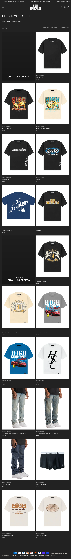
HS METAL (38, 179)
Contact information (44, 555)
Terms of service (24, 555)
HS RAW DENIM (6, 484)
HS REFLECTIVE (40, 77)
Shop (8, 21)
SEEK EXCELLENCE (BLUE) (8, 382)
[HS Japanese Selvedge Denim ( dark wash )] (52, 409)
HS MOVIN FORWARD (7, 535)
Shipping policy (33, 555)
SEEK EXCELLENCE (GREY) (42, 332)
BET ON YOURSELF (6, 128)
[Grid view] (3, 28)
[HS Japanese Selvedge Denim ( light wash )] (18, 409)
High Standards (40, 75)
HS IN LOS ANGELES (7, 230)
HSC (37, 382)
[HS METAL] (52, 154)
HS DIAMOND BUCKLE (41, 535)
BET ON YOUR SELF (16, 21)
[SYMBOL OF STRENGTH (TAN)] (18, 307)
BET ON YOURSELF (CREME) (43, 128)
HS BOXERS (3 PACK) (41, 484)
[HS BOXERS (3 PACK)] (52, 459)
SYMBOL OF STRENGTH (41, 281)
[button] (2, 7)
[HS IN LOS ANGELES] (18, 205)
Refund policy (5, 555)
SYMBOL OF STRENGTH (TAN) (9, 332)
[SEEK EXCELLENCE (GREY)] (52, 307)
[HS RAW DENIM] (18, 459)
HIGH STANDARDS (6, 431)
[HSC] (52, 358)
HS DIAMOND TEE (40, 230)
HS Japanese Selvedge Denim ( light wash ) (14, 433)
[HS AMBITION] (18, 154)
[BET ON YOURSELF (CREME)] (52, 103)
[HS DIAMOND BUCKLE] (52, 510)
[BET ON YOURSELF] (18, 103)
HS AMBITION (5, 179)
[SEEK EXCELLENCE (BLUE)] (18, 358)
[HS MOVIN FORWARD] (18, 510)
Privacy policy (14, 555)
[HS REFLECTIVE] (52, 52)
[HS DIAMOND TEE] (52, 205)
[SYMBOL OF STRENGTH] (52, 256)
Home (3, 21)
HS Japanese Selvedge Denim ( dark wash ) (47, 433)
